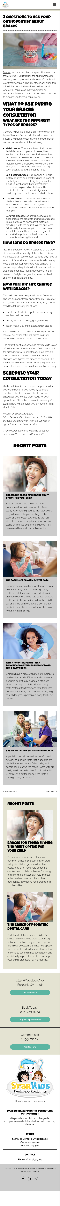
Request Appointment (30, 1020)
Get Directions (30, 992)
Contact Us (30, 1047)
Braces (6, 72)
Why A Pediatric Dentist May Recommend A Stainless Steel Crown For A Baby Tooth (28, 666)
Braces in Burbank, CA (33, 434)
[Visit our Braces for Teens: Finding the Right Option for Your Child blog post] (30, 474)
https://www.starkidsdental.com (19, 417)
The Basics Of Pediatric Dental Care (27, 580)
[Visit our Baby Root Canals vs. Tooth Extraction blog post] (30, 729)
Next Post (50, 791)
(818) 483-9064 (36, 420)
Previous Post (11, 791)
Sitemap (36, 1171)
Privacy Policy (26, 1171)
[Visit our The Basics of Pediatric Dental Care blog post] (30, 559)
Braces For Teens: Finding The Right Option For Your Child (27, 496)
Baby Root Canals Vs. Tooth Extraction (29, 751)
